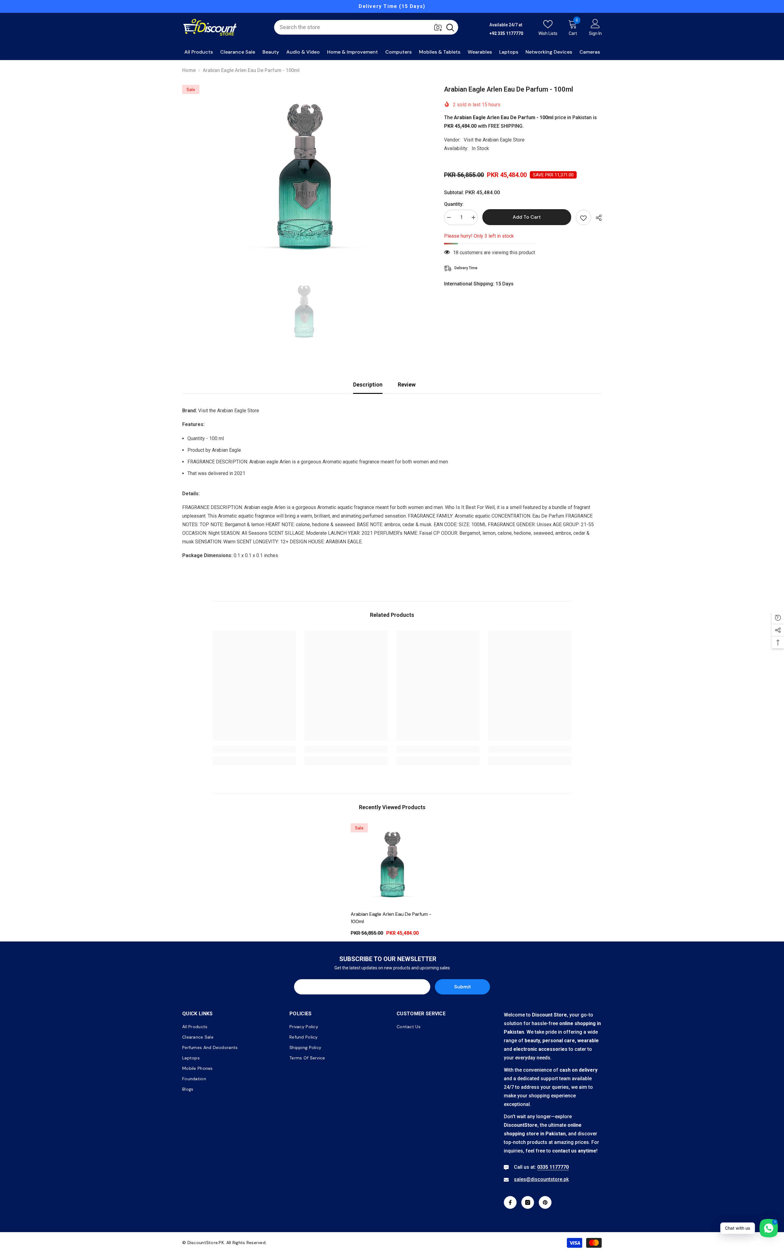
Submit (462, 986)
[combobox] (358, 27)
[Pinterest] (545, 1202)
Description (368, 384)
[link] (254, 749)
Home (189, 70)
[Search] (366, 27)
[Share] (596, 217)
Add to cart (527, 217)
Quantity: (454, 204)
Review (407, 384)
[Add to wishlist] (583, 217)
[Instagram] (527, 1202)
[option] (392, 6)
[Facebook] (510, 1202)
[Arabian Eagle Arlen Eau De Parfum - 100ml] (392, 864)
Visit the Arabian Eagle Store (494, 140)
